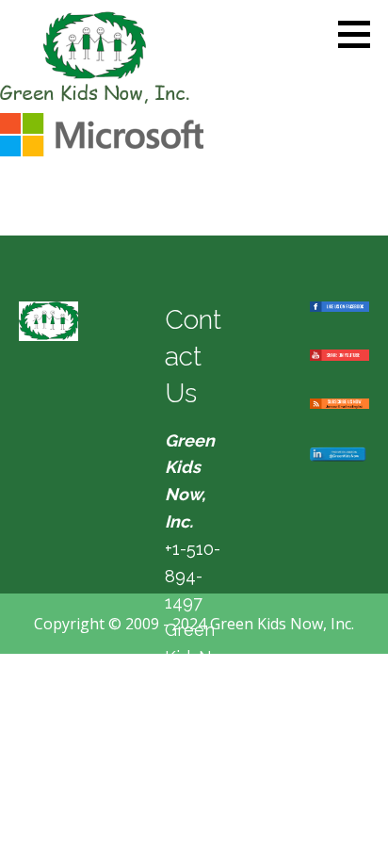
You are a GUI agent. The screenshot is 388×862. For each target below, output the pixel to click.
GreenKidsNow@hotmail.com (193, 684)
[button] (360, 33)
